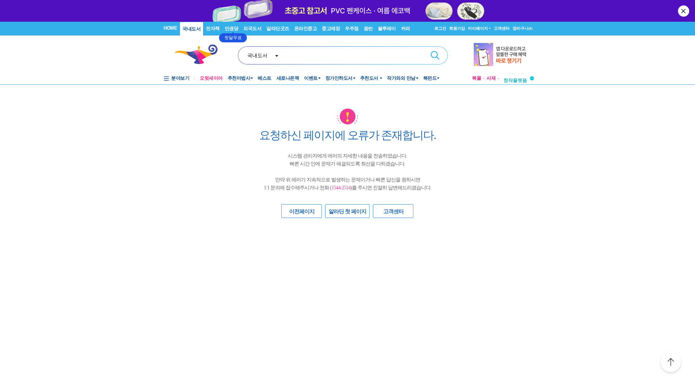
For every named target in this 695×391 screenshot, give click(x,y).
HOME (170, 28)
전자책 (213, 28)
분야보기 (180, 78)
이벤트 (311, 78)
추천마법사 (239, 78)
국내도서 (191, 28)
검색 (435, 55)
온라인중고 (305, 28)
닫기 (684, 11)
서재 (491, 78)
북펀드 (430, 78)
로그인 (440, 28)
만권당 (232, 28)
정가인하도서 (339, 78)
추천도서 (370, 78)
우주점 (352, 28)
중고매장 (331, 28)
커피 (405, 28)
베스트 (264, 78)
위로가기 (670, 363)
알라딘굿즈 (277, 28)
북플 (476, 78)
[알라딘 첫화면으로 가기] (199, 54)
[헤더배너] (503, 54)
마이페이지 (478, 28)
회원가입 (457, 28)
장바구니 (522, 28)
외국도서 (252, 28)
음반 (368, 28)
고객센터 (502, 28)
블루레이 (387, 28)
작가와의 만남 (401, 78)
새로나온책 (288, 78)
